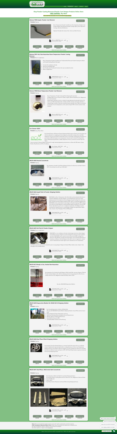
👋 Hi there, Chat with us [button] (106, 431)
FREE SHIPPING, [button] (55, 13)
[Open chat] (114, 431)
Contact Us (50, 427)
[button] (68, 15)
